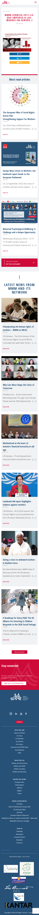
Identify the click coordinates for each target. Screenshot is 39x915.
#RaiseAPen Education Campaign (19, 821)
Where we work (19, 779)
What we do (19, 760)
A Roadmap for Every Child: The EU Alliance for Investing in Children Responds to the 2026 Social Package (19, 621)
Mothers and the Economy (19, 763)
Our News (20, 804)
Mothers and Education (19, 772)
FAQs (19, 753)
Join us (19, 828)
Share (20, 54)
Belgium (19, 790)
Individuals (19, 831)
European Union (19, 782)
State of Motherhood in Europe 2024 (19, 807)
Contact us (19, 843)
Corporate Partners (19, 837)
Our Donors (19, 744)
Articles (6, 11)
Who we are (19, 730)
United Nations (19, 785)
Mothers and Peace (19, 769)
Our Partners (19, 741)
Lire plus (5, 134)
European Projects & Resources (19, 815)
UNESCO (19, 788)
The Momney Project (19, 809)
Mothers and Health (19, 766)
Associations (19, 834)
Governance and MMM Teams (19, 747)
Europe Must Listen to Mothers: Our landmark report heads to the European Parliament (19, 174)
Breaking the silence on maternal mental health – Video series (19, 818)
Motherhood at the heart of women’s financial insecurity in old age (18, 446)
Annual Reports (19, 750)
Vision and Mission (19, 733)
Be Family (19, 812)
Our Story (19, 736)
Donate (19, 722)
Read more (6, 348)
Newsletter (19, 840)
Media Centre (5, 850)
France (19, 793)
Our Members (19, 738)
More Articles (20, 652)
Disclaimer (31, 912)
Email (20, 62)
